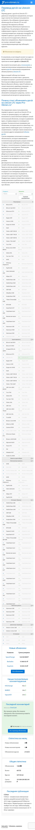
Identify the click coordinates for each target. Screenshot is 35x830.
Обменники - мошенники (15, 826)
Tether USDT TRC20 (11, 234)
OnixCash (13, 707)
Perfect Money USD (11, 470)
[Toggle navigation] (31, 2)
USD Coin (8, 405)
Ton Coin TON (10, 256)
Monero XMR (9, 221)
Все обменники (17, 671)
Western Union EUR (11, 630)
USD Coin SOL (9, 414)
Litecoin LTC (17, 71)
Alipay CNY (9, 276)
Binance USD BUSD (11, 439)
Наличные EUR (10, 333)
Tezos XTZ (9, 445)
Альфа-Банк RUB (10, 296)
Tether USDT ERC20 (11, 231)
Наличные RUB (10, 329)
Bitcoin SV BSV (10, 345)
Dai (7, 449)
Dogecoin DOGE (10, 224)
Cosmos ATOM (10, 427)
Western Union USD (11, 627)
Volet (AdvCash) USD (27, 272)
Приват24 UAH (10, 531)
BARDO (7, 690)
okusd (7, 640)
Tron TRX (8, 244)
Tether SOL (9, 402)
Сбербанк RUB (10, 293)
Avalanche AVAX (10, 455)
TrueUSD (8, 417)
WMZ (7, 259)
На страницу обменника (18, 730)
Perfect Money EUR (11, 473)
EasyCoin (10, 666)
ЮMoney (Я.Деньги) (27, 263)
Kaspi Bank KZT (10, 308)
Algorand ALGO (10, 442)
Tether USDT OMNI (11, 430)
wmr (7, 636)
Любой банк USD (10, 279)
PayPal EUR (9, 497)
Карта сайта (5, 826)
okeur (7, 643)
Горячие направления (25, 197)
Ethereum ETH (10, 211)
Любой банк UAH (10, 286)
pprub (9, 69)
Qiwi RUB (8, 467)
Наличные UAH (10, 336)
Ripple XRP (9, 218)
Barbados (10, 661)
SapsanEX (8, 695)
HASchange (9, 686)
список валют (25, 65)
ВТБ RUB (8, 304)
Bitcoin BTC (9, 204)
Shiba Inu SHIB (10, 424)
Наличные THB (10, 621)
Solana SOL (9, 252)
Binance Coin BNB (11, 420)
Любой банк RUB (10, 283)
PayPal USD (9, 268)
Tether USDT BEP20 (11, 237)
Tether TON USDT (11, 241)
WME (7, 463)
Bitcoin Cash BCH (10, 208)
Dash (7, 227)
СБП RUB (8, 289)
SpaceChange (10, 657)
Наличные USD (10, 326)
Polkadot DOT (10, 452)
